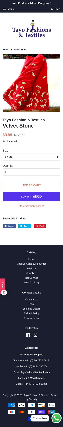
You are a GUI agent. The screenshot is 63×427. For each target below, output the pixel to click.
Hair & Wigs (31, 278)
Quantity (8, 165)
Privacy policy (31, 318)
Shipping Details (31, 308)
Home (6, 49)
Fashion (31, 268)
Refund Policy (31, 313)
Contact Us (31, 299)
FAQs (31, 304)
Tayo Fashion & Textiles (36, 395)
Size (5, 150)
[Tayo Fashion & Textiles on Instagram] (35, 335)
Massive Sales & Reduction (32, 263)
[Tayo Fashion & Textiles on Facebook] (28, 335)
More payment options (31, 205)
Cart (57, 9)
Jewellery (31, 273)
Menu (10, 9)
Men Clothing (31, 282)
